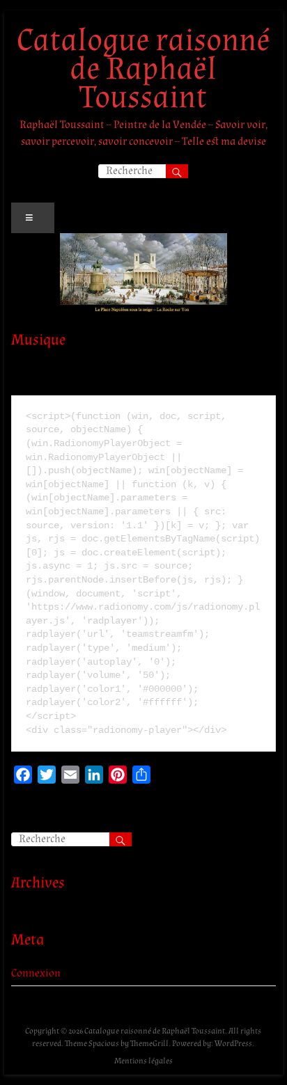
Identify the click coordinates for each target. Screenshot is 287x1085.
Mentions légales (143, 1061)
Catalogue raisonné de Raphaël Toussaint (143, 68)
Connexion (36, 973)
